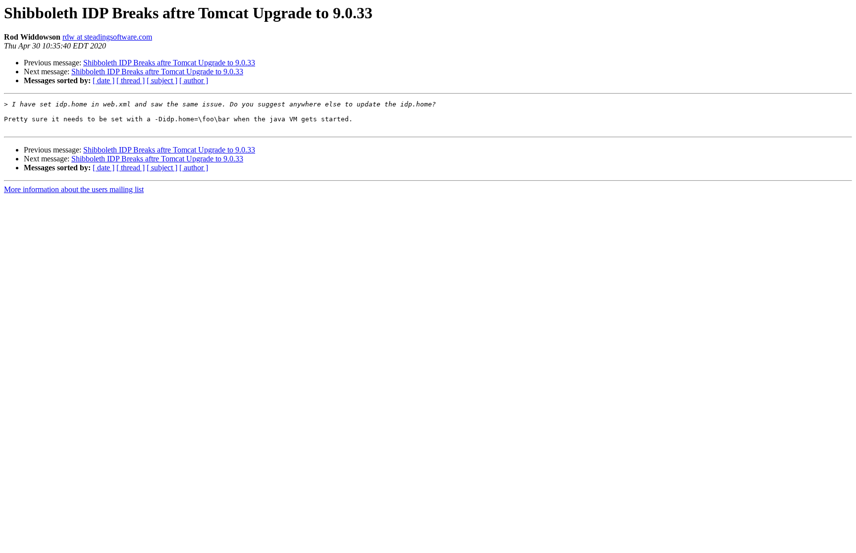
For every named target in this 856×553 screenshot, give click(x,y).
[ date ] (103, 80)
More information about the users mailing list (74, 189)
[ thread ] (130, 80)
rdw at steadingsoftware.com (107, 37)
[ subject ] (162, 80)
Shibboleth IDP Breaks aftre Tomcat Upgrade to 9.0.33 (169, 62)
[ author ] (193, 80)
